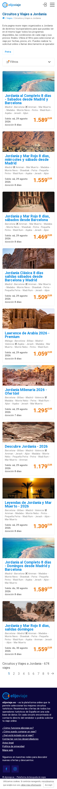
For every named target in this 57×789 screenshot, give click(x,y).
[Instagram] (15, 768)
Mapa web (7, 750)
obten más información (31, 785)
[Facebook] (6, 768)
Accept (48, 785)
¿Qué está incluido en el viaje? (18, 735)
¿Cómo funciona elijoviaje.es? (18, 728)
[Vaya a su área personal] (45, 5)
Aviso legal (8, 742)
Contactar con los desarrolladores (20, 739)
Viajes (9, 18)
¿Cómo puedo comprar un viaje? (19, 731)
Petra (8, 51)
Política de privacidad (13, 746)
